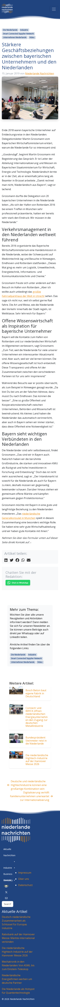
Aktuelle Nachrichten (9, 850)
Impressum (24, 872)
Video (31, 37)
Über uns (23, 879)
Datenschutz (25, 885)
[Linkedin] (6, 886)
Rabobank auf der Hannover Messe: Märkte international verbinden (18, 938)
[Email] (6, 898)
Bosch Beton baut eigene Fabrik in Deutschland (36, 693)
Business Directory (8, 874)
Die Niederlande (10, 30)
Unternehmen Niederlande (14, 37)
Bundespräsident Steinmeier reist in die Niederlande (36, 740)
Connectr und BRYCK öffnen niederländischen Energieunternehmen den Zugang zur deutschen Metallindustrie (37, 717)
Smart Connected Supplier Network (18, 33)
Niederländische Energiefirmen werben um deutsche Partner (17, 979)
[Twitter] (6, 892)
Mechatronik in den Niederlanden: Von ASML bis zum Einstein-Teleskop (18, 965)
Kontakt (7, 880)
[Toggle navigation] (54, 9)
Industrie (24, 30)
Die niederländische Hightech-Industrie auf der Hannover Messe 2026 (37, 760)
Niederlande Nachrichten (39, 73)
